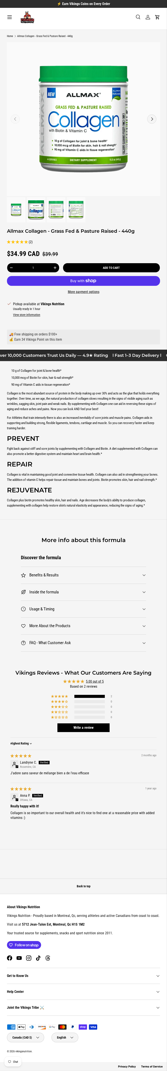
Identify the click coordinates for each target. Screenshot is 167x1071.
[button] (157, 17)
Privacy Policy (127, 1066)
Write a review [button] (83, 728)
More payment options (83, 292)
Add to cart (111, 267)
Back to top (83, 886)
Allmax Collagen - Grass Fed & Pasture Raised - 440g (45, 36)
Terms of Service (152, 1066)
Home (10, 36)
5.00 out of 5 (95, 681)
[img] (20, 756)
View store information (26, 315)
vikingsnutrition (23, 1051)
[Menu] (9, 17)
